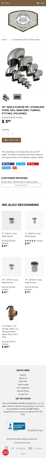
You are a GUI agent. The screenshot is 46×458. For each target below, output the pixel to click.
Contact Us (23, 394)
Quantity (5, 129)
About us (23, 378)
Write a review (21, 185)
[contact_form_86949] (5, 452)
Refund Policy (23, 391)
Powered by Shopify (22, 443)
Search (23, 375)
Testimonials (23, 384)
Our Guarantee (23, 388)
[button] (7, 117)
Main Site (23, 381)
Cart (42, 3)
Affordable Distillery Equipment (25, 439)
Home (4, 40)
